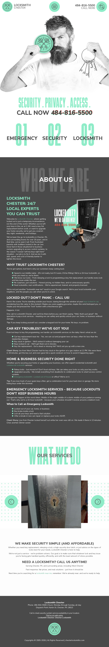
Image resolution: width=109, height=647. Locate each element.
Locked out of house (42, 377)
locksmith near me (44, 573)
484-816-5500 (71, 113)
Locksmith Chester (25, 219)
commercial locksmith (16, 365)
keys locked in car (91, 301)
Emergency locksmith (23, 377)
